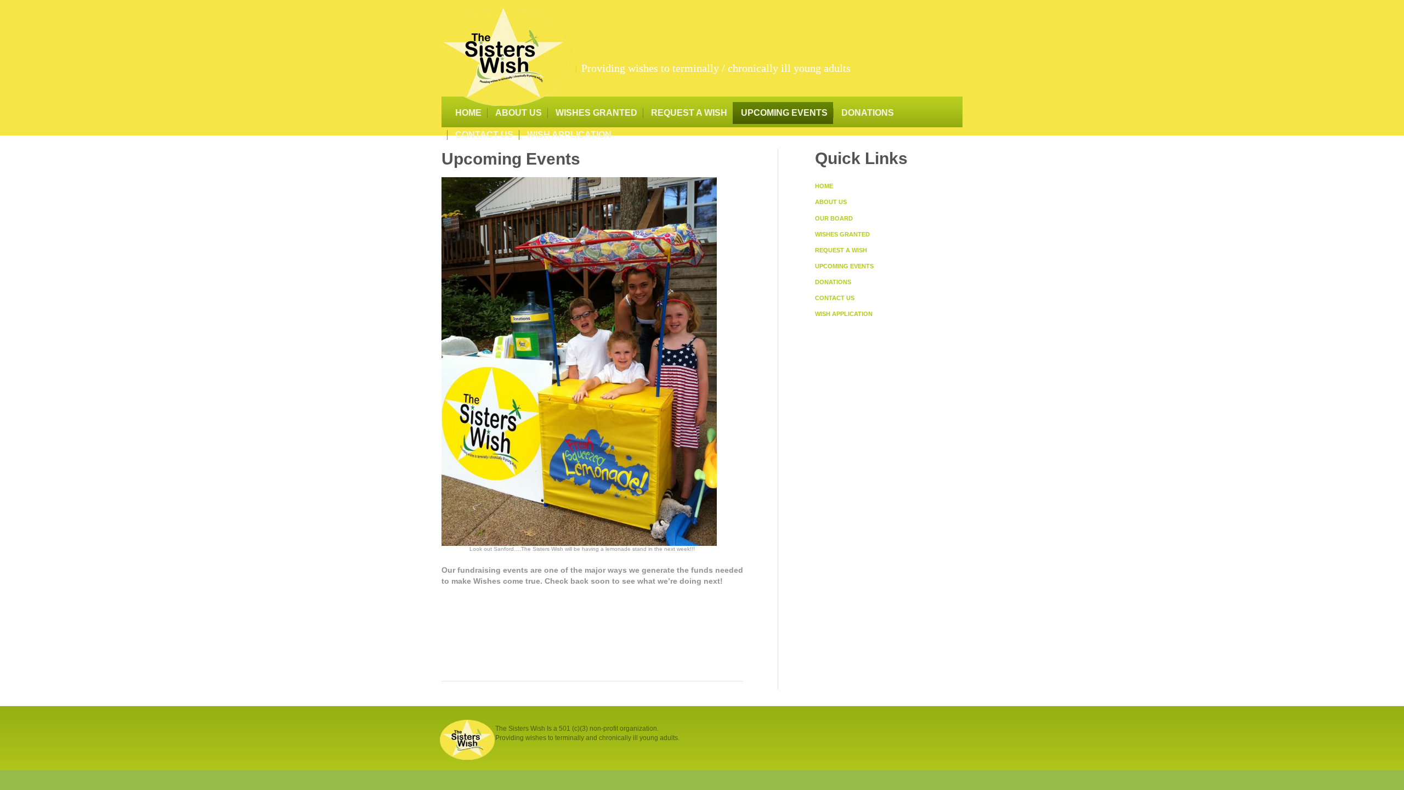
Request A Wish (689, 112)
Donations (867, 112)
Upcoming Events (784, 112)
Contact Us (484, 134)
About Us (518, 112)
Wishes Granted (596, 112)
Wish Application (569, 134)
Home (468, 112)
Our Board (834, 218)
